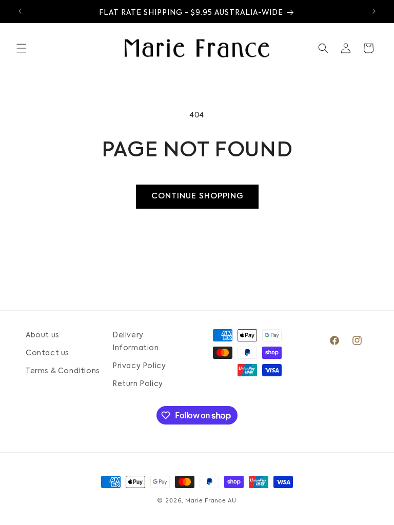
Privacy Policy (139, 366)
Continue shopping (197, 196)
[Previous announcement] (20, 11)
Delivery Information (135, 342)
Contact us (47, 353)
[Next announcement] (374, 11)
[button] (21, 48)
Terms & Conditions (63, 371)
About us (43, 335)
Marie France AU (211, 501)
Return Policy (137, 384)
